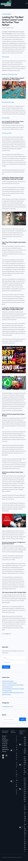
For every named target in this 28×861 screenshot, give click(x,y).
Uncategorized (6, 14)
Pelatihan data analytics (8, 681)
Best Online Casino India (8, 102)
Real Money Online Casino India (9, 74)
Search (22, 719)
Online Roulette (6, 118)
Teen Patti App (5, 57)
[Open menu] (27, 3)
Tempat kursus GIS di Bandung (9, 683)
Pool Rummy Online (7, 133)
